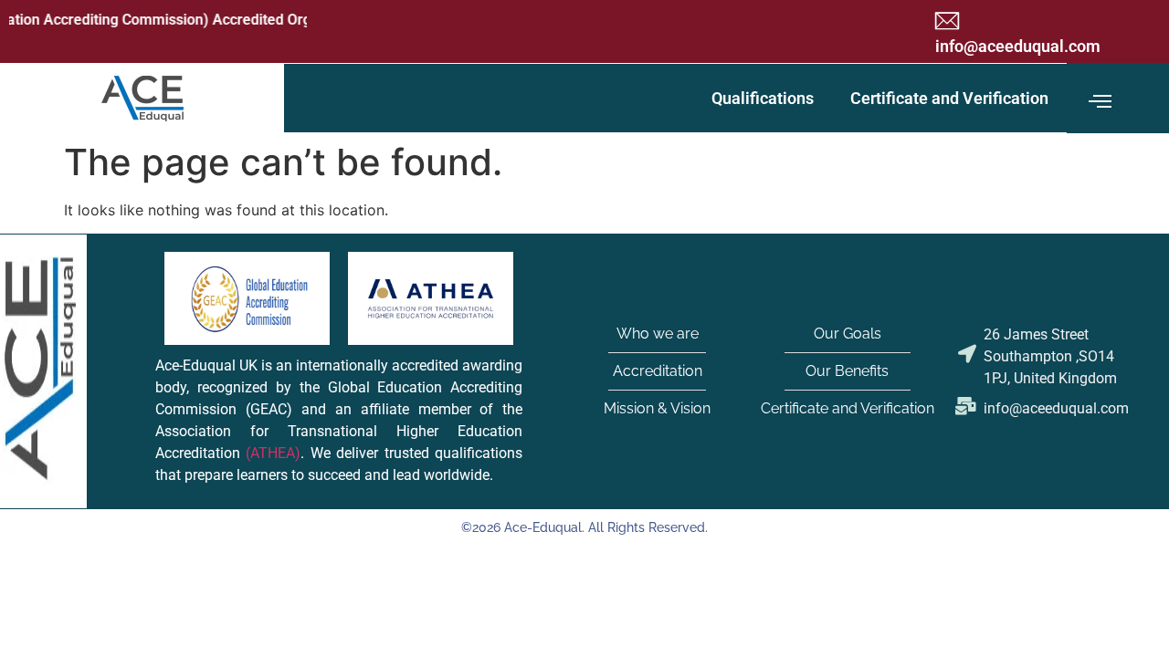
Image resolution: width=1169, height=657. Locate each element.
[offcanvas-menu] (1100, 102)
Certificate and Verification (949, 98)
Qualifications (762, 98)
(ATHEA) (273, 454)
